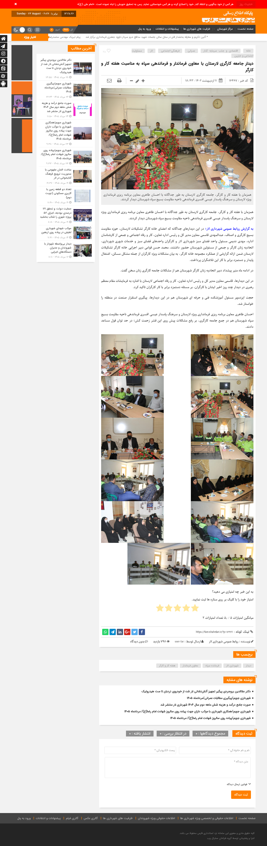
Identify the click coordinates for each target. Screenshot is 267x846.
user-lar (179, 641)
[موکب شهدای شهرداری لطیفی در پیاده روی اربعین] (66, 233)
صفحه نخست (245, 29)
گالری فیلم (72, 818)
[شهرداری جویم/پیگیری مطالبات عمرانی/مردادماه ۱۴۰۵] (66, 90)
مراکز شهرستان (225, 29)
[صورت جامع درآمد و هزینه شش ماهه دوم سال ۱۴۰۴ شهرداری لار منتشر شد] (66, 110)
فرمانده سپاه (212, 665)
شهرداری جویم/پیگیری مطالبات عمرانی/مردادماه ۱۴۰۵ (219, 698)
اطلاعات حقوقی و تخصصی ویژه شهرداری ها (206, 818)
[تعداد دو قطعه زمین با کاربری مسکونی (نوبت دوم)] (66, 196)
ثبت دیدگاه (241, 794)
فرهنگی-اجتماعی (170, 51)
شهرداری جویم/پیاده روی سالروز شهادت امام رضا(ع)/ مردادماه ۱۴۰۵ (210, 718)
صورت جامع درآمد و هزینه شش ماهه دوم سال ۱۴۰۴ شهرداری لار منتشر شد (205, 704)
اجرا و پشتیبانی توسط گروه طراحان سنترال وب (230, 838)
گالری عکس (91, 818)
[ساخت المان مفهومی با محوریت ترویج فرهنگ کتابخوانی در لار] (66, 176)
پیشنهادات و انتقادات (167, 29)
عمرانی (191, 51)
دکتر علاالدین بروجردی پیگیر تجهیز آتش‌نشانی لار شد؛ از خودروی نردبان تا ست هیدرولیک (196, 691)
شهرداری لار (232, 665)
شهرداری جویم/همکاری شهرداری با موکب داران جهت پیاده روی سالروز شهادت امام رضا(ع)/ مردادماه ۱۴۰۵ (187, 711)
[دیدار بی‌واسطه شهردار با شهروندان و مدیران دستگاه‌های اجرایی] (66, 250)
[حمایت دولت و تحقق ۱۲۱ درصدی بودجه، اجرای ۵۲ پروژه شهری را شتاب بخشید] (66, 215)
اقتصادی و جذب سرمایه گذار (221, 51)
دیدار (248, 665)
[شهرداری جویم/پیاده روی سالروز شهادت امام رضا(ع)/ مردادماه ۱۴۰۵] (66, 157)
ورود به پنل (144, 29)
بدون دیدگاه (137, 641)
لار (151, 51)
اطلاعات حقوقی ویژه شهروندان (156, 818)
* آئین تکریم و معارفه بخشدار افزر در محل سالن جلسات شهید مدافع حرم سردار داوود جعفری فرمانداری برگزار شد (202, 37)
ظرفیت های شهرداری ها (196, 29)
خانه (248, 51)
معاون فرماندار (190, 665)
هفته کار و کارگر (167, 665)
